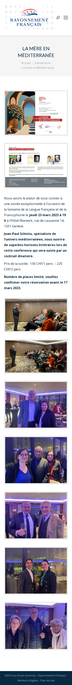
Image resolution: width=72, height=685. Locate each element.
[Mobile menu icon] (66, 17)
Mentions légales (28, 680)
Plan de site (47, 680)
